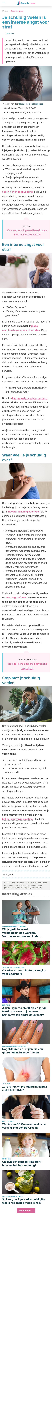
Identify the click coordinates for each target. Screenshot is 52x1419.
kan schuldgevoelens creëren (29, 398)
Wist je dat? (8, 1121)
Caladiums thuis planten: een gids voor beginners (24, 972)
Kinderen (6, 1159)
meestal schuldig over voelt (23, 511)
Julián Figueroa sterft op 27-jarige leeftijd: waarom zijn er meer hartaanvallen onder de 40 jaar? (24, 1011)
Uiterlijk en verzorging (14, 926)
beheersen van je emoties (17, 819)
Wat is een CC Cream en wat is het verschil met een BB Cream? (24, 1126)
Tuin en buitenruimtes (13, 968)
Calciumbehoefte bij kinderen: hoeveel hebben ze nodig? (21, 1163)
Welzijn (5, 11)
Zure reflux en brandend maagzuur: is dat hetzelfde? (25, 1088)
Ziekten (6, 1005)
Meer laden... (26, 1210)
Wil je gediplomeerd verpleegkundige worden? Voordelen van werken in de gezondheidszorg (20, 933)
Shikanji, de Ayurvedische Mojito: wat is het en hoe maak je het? (24, 1201)
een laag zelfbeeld (16, 597)
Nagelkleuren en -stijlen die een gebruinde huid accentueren (22, 1050)
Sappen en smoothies (12, 1196)
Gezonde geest (17, 11)
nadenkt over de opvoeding (17, 191)
